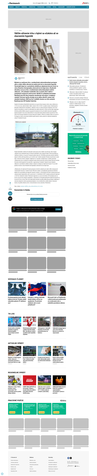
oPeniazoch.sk (21, 78)
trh (39, 186)
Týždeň (86, 77)
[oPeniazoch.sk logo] (14, 3)
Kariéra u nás (13, 466)
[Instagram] (71, 458)
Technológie (40, 7)
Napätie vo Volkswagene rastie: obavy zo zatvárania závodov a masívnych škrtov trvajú (14, 360)
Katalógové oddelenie (52, 466)
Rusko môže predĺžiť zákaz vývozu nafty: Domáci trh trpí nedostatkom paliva (58, 360)
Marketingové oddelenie (53, 468)
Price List (31, 468)
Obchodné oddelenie (52, 464)
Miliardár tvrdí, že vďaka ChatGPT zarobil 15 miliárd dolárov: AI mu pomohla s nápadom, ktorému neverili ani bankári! (78, 104)
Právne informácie (14, 460)
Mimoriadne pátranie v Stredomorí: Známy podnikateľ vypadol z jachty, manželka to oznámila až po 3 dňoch (78, 87)
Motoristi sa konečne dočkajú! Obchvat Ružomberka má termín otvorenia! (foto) (79, 98)
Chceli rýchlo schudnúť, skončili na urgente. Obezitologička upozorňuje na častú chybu (14, 331)
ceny (29, 186)
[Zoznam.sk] (71, 466)
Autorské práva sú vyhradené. (73, 462)
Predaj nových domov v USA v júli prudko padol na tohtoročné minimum (44, 359)
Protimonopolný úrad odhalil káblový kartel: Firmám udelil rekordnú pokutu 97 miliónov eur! (17, 300)
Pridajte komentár (38, 199)
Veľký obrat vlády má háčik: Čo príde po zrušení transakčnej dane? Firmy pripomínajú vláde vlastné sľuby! (78, 93)
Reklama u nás (32, 460)
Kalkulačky (61, 7)
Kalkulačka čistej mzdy (73, 163)
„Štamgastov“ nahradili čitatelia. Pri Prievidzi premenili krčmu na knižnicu (44, 330)
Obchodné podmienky (34, 464)
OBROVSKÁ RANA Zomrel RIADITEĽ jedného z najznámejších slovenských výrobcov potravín (59, 390)
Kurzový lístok (71, 7)
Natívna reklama (33, 471)
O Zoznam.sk (14, 457)
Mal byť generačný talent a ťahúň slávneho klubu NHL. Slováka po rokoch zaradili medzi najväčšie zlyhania (29, 331)
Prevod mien (71, 161)
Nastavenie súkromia (15, 464)
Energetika (32, 7)
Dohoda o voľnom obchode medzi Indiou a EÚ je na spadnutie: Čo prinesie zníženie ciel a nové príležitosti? (36, 301)
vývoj (41, 186)
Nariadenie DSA (14, 471)
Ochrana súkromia (14, 462)
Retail (54, 7)
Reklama (32, 457)
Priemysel (24, 7)
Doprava (48, 7)
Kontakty (50, 457)
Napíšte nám (13, 468)
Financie (11, 7)
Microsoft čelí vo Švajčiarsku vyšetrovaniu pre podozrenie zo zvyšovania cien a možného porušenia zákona (57, 300)
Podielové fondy (72, 167)
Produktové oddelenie (52, 462)
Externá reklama (33, 462)
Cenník (31, 466)
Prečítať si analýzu (78, 128)
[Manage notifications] (2, 474)
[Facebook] (68, 458)
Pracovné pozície (15, 400)
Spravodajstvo (51, 460)
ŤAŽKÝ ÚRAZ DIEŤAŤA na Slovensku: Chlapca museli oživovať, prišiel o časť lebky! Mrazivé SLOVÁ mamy (29, 390)
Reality (18, 7)
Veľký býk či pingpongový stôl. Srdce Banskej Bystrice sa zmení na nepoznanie (59, 330)
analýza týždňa (24, 186)
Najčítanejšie (72, 77)
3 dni (80, 77)
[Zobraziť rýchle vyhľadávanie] (87, 7)
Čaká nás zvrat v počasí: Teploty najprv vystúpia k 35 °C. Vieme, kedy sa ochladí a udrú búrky (44, 389)
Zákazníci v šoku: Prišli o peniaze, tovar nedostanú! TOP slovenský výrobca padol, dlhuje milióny (14, 390)
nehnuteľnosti (34, 186)
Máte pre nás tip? (51, 471)
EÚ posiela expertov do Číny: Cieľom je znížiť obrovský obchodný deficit (29, 360)
